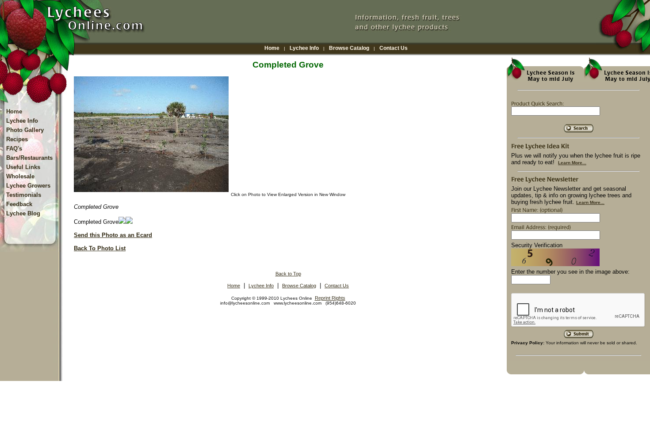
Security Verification (536, 245)
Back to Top (288, 273)
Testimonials (23, 195)
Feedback (19, 204)
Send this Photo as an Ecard (113, 235)
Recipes (17, 139)
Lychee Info (304, 48)
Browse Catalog (349, 48)
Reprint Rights (330, 298)
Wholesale (20, 176)
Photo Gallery (25, 130)
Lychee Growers (28, 185)
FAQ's (14, 148)
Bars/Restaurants (29, 157)
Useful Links (23, 167)
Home (271, 48)
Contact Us (393, 48)
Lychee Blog (23, 213)
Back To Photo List (100, 248)
